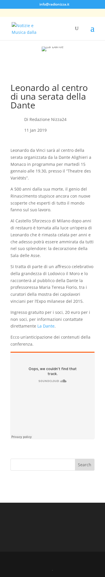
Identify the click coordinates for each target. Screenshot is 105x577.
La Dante (46, 326)
